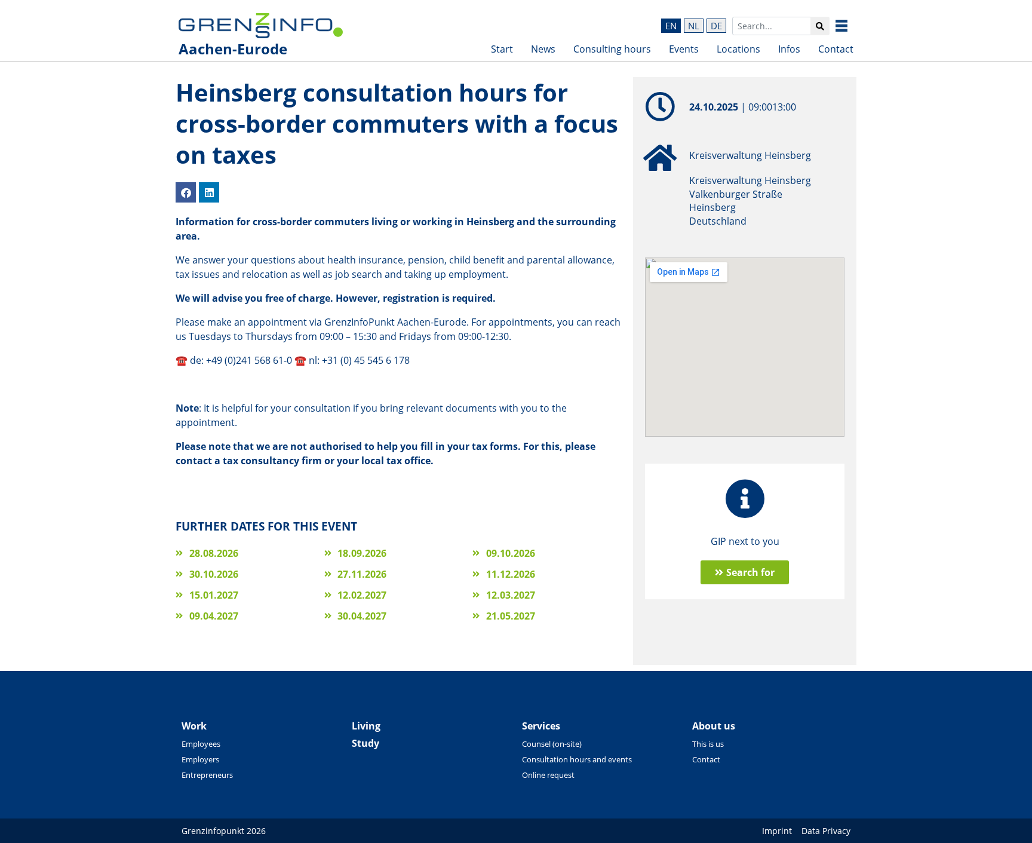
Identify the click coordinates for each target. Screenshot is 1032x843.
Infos (789, 49)
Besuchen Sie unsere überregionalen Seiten (850, 25)
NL (693, 26)
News (543, 49)
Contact (835, 49)
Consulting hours (612, 49)
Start (502, 49)
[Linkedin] (209, 192)
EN (671, 26)
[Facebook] (186, 192)
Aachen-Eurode (233, 49)
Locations (738, 49)
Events (684, 49)
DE (716, 26)
